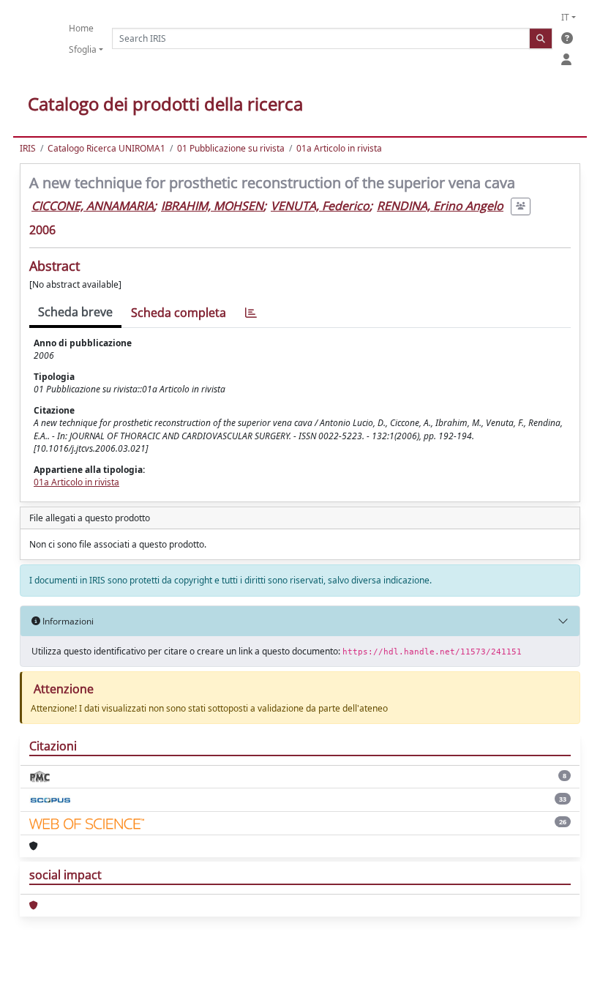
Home (81, 28)
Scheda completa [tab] (178, 313)
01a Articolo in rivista (339, 148)
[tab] (251, 313)
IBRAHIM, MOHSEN (212, 206)
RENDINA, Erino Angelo (440, 206)
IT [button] (565, 17)
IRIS (28, 148)
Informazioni (67, 621)
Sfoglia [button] (83, 49)
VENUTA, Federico (320, 206)
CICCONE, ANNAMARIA (92, 206)
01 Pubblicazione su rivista (231, 148)
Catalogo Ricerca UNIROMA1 (106, 148)
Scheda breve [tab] (75, 312)
